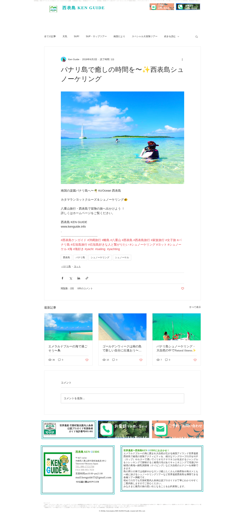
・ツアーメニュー (52, 504)
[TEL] (124, 429)
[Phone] (180, 7)
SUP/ (76, 36)
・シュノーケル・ (74, 504)
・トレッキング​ (66, 504)
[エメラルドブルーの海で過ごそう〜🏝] (68, 326)
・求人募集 (116, 507)
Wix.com (141, 511)
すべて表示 (195, 307)
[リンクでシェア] (86, 278)
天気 (64, 36)
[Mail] (154, 7)
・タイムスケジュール (75, 507)
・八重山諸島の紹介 (109, 507)
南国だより (119, 36)
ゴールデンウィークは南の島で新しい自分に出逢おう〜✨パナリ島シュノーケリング (122, 348)
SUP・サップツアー (96, 36)
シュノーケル (122, 257)
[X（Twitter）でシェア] (70, 278)
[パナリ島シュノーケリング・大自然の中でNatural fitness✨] (176, 326)
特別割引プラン (48, 507)
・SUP (57, 504)
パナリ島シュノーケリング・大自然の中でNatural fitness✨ (176, 348)
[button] (196, 36)
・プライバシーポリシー (124, 507)
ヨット (77, 266)
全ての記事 (50, 36)
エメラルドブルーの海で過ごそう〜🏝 (67, 348)
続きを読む (170, 36)
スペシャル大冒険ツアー (145, 36)
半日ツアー (96, 504)
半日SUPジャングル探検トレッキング (64, 506)
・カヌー (61, 504)
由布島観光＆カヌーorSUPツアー (85, 504)
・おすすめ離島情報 (100, 507)
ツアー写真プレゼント (58, 507)
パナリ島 (80, 257)
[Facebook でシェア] (62, 278)
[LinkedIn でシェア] (78, 278)
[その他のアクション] (182, 59)
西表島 (66, 257)
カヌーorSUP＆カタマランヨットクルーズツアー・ (111, 504)
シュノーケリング (100, 257)
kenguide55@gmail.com (96, 477)
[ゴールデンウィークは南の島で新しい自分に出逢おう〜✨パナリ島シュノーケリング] (122, 326)
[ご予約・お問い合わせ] (178, 429)
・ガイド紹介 (93, 507)
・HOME (46, 504)
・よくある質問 (66, 507)
